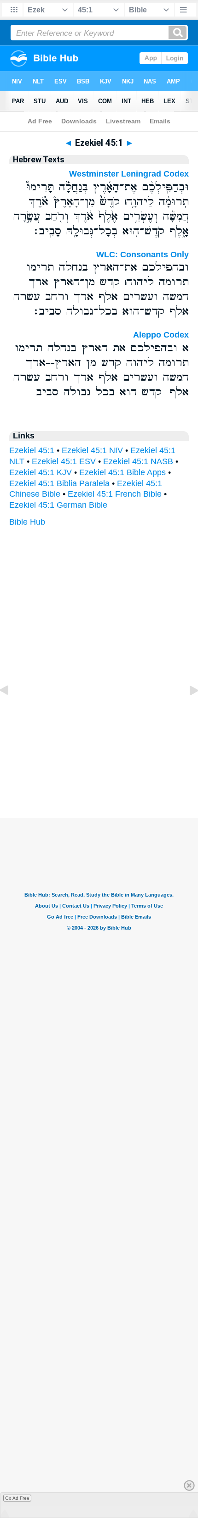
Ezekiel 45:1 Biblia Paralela (59, 483)
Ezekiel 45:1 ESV (64, 461)
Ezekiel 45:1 (31, 450)
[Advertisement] (99, 761)
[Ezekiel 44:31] (11, 710)
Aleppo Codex (161, 334)
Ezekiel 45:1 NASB (138, 461)
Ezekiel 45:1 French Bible (115, 494)
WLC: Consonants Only (142, 254)
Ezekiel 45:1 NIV (92, 450)
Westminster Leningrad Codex (129, 173)
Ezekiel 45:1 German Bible (58, 505)
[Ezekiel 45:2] (186, 710)
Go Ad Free (17, 1498)
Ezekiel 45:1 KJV (40, 472)
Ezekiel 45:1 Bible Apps (122, 472)
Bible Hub (27, 521)
